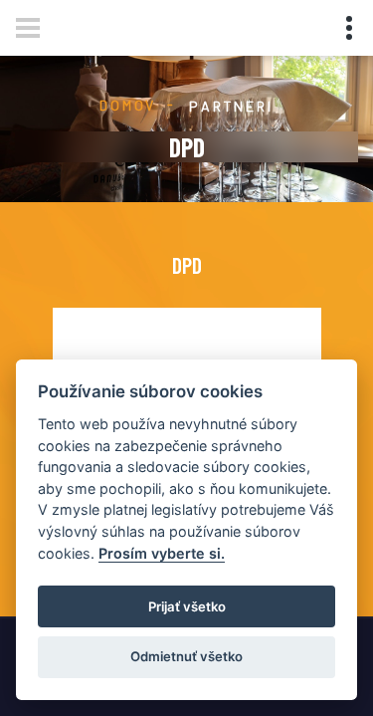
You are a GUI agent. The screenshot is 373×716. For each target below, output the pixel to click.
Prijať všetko (187, 606)
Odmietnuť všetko (186, 656)
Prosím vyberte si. (161, 553)
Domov (127, 105)
